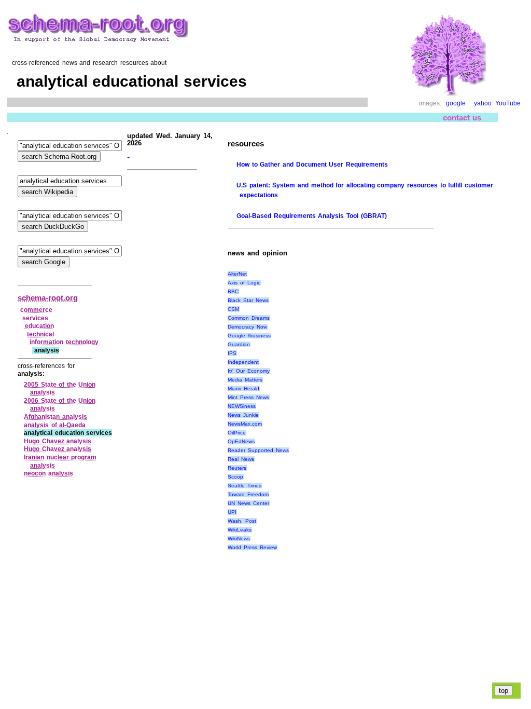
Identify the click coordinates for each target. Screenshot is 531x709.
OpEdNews (241, 441)
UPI (232, 512)
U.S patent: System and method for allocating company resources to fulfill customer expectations (364, 190)
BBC (233, 291)
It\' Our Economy (248, 371)
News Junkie (243, 415)
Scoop (235, 477)
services (35, 318)
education (39, 326)
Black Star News (248, 300)
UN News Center (248, 503)
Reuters (237, 468)
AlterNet (237, 274)
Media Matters (245, 380)
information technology (64, 342)
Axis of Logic (244, 282)
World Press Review (252, 547)
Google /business (249, 335)
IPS (232, 353)
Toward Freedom (248, 494)
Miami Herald (243, 388)
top (503, 690)
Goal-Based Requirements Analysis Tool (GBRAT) (311, 216)
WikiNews (239, 538)
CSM (233, 309)
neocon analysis (48, 473)
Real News (241, 459)
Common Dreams (249, 318)
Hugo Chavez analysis (57, 441)
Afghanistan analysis (55, 416)
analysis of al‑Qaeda (55, 425)
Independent (243, 362)
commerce (36, 309)
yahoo (483, 103)
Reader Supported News (258, 450)
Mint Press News (248, 397)
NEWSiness (242, 406)
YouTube (508, 103)
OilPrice (237, 432)
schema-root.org (48, 297)
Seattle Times (244, 485)
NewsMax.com (245, 424)
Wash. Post (242, 521)
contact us (462, 117)
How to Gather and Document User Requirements (312, 164)
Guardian (239, 344)
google (456, 103)
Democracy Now (247, 327)
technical (40, 334)
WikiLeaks (239, 530)
